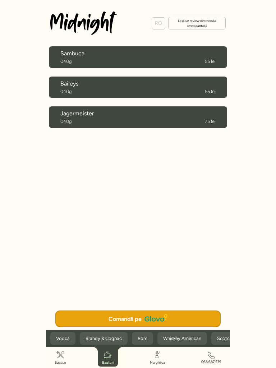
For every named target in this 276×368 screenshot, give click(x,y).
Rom (142, 338)
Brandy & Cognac (104, 338)
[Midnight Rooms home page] (83, 23)
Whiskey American (182, 338)
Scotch (224, 338)
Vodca (63, 338)
